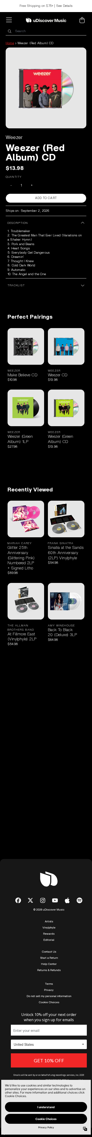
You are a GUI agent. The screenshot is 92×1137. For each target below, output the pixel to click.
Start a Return (49, 957)
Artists (49, 921)
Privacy (49, 990)
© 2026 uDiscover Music (48, 909)
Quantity (14, 176)
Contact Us (49, 951)
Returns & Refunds (49, 970)
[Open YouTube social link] (55, 900)
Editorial (48, 939)
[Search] (9, 31)
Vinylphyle (48, 927)
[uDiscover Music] (46, 20)
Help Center (49, 964)
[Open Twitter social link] (30, 900)
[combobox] (46, 31)
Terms (49, 983)
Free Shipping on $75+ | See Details (46, 6)
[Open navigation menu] (10, 20)
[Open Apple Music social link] (67, 900)
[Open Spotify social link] (79, 900)
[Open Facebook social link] (18, 900)
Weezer (14, 137)
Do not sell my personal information (49, 996)
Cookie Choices (49, 1002)
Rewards (48, 933)
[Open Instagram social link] (43, 900)
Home (10, 43)
